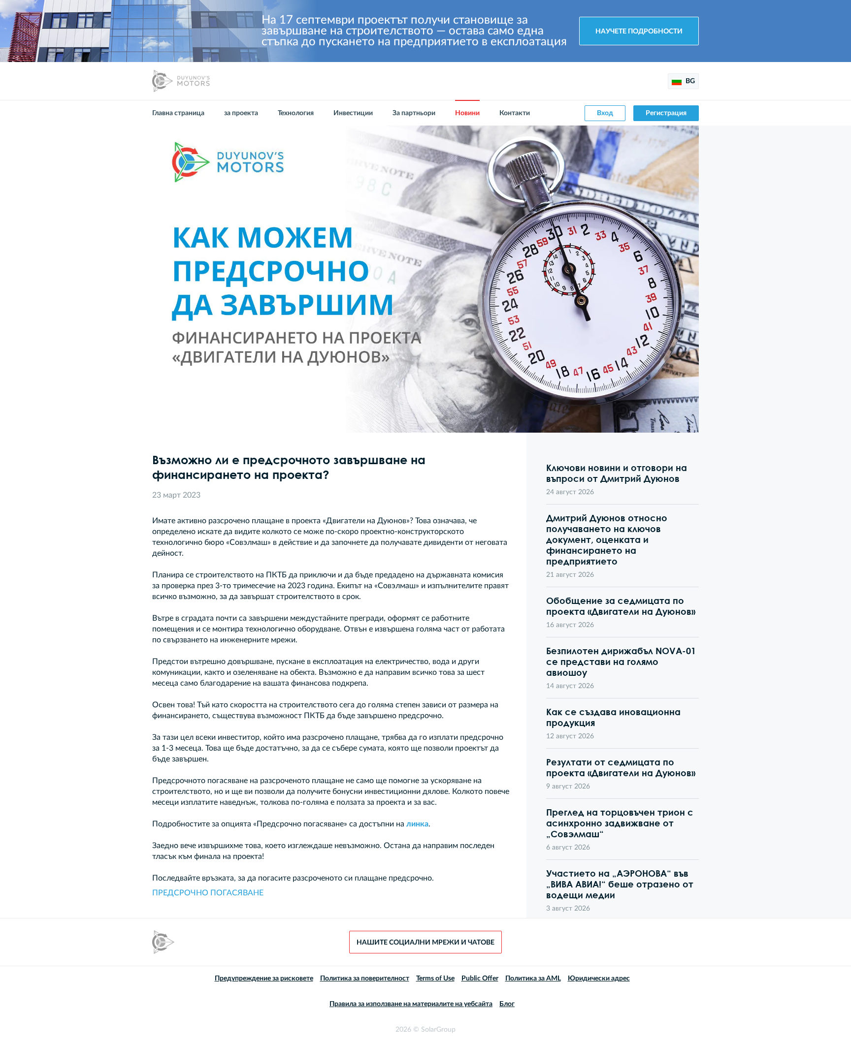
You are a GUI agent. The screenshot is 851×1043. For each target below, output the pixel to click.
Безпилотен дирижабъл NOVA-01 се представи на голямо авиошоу (621, 661)
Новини (467, 113)
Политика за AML (533, 978)
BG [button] (689, 81)
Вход (605, 113)
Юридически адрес (599, 978)
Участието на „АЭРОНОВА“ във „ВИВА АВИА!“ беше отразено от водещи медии (619, 884)
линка (417, 824)
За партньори (414, 113)
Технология (296, 113)
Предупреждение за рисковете (264, 978)
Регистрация (666, 113)
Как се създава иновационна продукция (613, 717)
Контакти (514, 113)
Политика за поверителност (364, 978)
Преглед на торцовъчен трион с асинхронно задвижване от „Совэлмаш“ (619, 823)
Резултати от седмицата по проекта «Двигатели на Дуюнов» (620, 767)
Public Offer (479, 978)
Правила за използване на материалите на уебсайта (410, 1004)
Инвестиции (353, 113)
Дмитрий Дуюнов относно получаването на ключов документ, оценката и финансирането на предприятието (606, 539)
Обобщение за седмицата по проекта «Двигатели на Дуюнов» (620, 606)
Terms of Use (435, 978)
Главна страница (178, 113)
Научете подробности (639, 31)
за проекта (241, 113)
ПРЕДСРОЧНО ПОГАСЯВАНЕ (207, 893)
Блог (507, 1004)
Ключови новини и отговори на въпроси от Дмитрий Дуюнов (616, 473)
